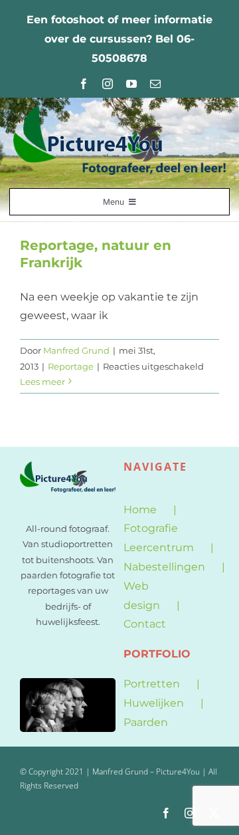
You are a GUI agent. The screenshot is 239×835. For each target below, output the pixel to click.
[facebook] (83, 83)
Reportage (71, 366)
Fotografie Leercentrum (158, 538)
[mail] (155, 83)
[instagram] (107, 83)
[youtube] (131, 83)
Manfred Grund (76, 350)
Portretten (151, 683)
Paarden (145, 722)
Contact (144, 624)
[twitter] (213, 813)
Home (140, 509)
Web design (141, 596)
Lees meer (42, 381)
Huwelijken (153, 703)
